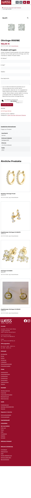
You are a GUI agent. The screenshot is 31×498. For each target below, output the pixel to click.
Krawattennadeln (5, 366)
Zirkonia (19, 7)
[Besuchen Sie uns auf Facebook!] (25, 321)
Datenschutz (4, 451)
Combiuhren (4, 376)
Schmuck (6, 7)
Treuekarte (4, 434)
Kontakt (3, 438)
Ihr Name (4, 58)
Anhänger (3, 360)
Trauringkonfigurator (6, 394)
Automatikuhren (5, 374)
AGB (2, 453)
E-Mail (3, 65)
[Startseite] (2, 7)
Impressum (4, 449)
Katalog (3, 436)
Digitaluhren (4, 378)
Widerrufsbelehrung (6, 455)
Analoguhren (4, 372)
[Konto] (20, 2)
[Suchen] (17, 2)
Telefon (3, 71)
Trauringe (3, 392)
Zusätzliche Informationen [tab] (8, 126)
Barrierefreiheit (5, 459)
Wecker (3, 384)
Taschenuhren (5, 382)
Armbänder (4, 354)
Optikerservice (5, 405)
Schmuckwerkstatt (6, 415)
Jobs (2, 432)
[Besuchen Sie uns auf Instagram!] (28, 321)
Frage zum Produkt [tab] (6, 129)
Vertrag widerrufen (6, 457)
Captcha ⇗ (19, 102)
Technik (3, 409)
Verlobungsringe (5, 390)
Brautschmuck (5, 396)
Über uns (3, 428)
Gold (15, 7)
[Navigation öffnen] (28, 2)
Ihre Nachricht (5, 78)
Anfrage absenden (7, 104)
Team (2, 430)
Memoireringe (5, 398)
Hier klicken (14, 101)
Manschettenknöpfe (6, 364)
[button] (27, 18)
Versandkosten (14, 46)
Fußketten (4, 362)
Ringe (2, 356)
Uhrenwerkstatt (5, 417)
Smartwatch (4, 380)
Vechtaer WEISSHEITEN (7, 407)
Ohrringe (11, 7)
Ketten (3, 358)
